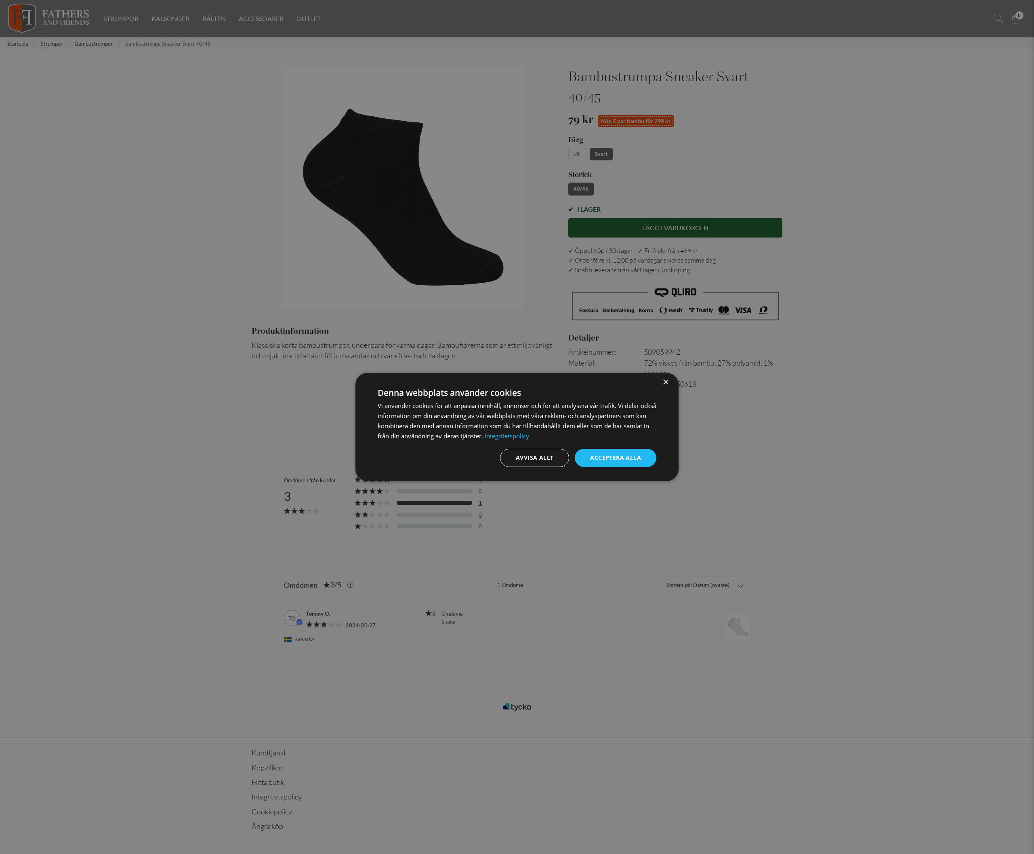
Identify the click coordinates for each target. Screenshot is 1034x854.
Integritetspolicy (507, 436)
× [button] (665, 382)
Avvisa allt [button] (534, 457)
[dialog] (517, 427)
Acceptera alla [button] (615, 457)
